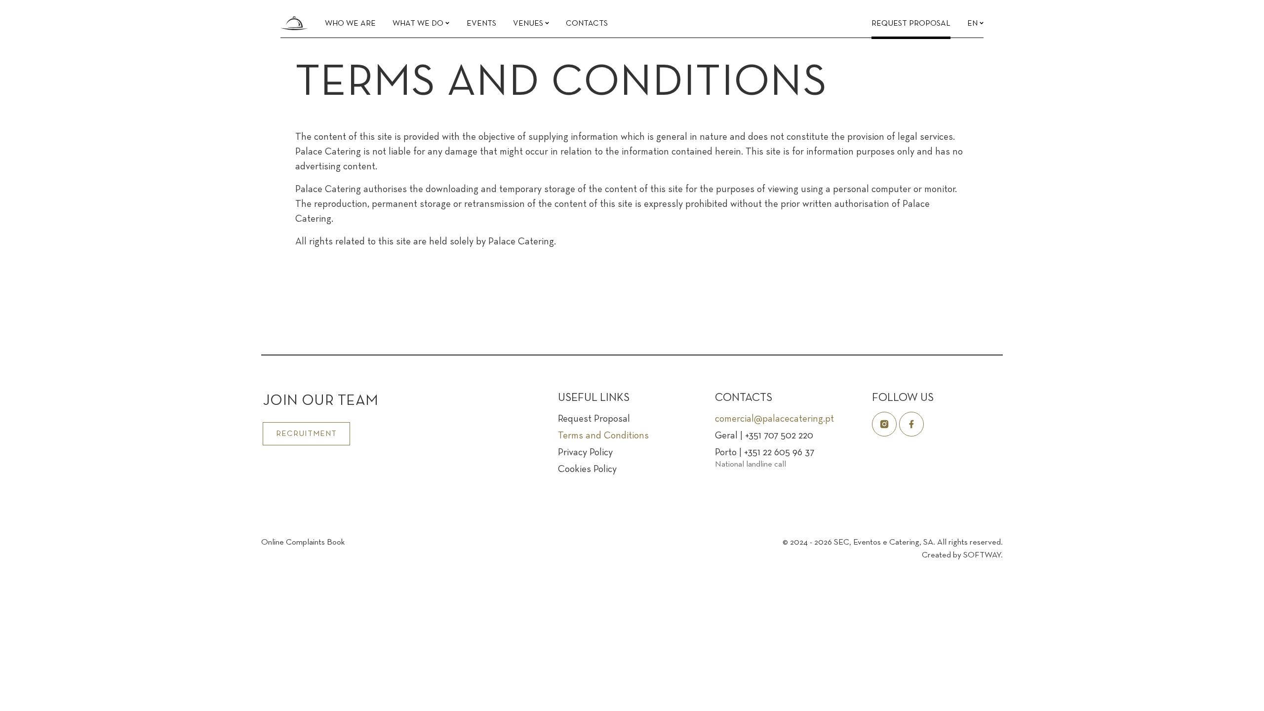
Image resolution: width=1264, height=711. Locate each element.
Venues (529, 23)
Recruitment (306, 434)
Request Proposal (910, 23)
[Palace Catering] (294, 21)
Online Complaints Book (303, 542)
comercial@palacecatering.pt (774, 419)
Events (481, 23)
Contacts (587, 23)
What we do (419, 23)
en (973, 23)
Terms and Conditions (603, 436)
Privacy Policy (585, 452)
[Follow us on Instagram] (884, 424)
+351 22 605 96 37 (779, 452)
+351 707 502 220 (779, 436)
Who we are (350, 23)
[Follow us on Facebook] (911, 424)
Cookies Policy (587, 469)
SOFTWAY (982, 555)
